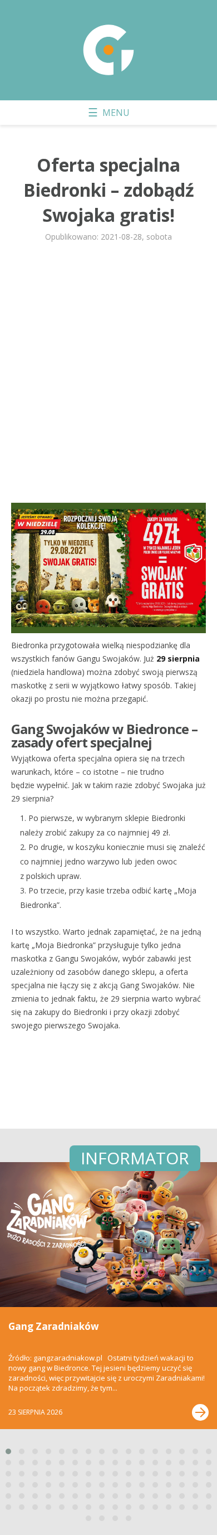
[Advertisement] (108, 377)
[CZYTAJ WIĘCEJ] (200, 1412)
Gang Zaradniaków (53, 1326)
